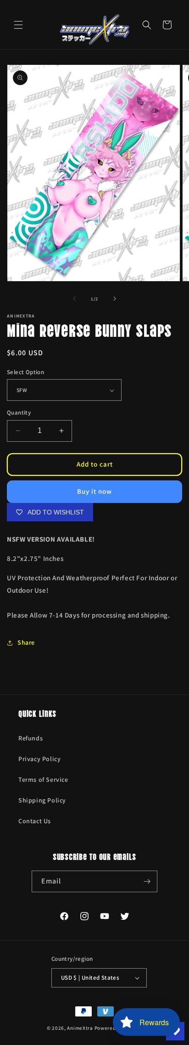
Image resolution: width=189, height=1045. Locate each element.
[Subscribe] (147, 881)
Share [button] (26, 642)
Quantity (19, 412)
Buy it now (94, 491)
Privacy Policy (39, 759)
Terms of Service (43, 779)
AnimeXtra (80, 1028)
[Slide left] (74, 299)
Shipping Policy (42, 800)
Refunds (30, 738)
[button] (18, 25)
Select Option (25, 372)
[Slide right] (115, 299)
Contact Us (34, 821)
